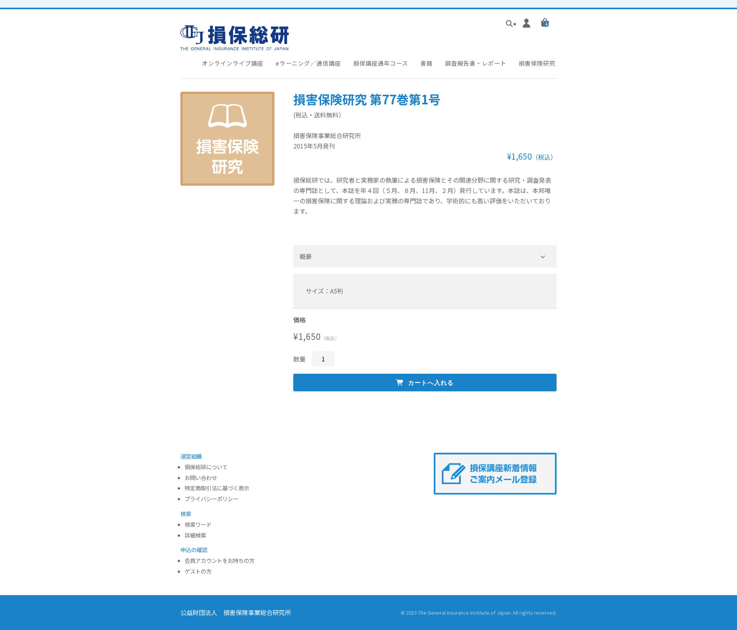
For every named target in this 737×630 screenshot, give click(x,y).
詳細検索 (195, 535)
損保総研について (206, 467)
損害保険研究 (537, 63)
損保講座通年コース (380, 63)
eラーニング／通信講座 (308, 63)
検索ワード (198, 524)
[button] (425, 256)
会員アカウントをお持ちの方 (219, 560)
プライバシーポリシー (211, 499)
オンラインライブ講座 (232, 63)
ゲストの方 (198, 571)
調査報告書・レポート (475, 63)
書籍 (426, 63)
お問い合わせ (201, 478)
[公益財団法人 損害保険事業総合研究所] (234, 44)
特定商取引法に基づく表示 (217, 488)
